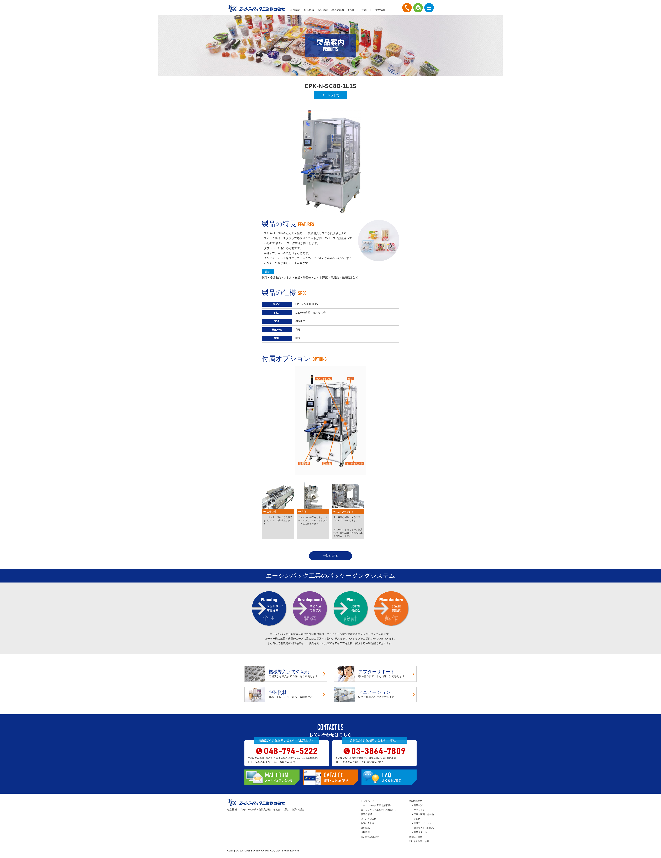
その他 (417, 819)
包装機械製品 (415, 801)
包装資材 (323, 9)
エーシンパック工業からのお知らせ (379, 810)
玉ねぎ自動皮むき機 (419, 841)
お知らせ (353, 9)
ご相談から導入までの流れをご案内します (293, 673)
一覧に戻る (330, 556)
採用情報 (380, 9)
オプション (419, 810)
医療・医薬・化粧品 (424, 814)
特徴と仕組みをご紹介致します (376, 694)
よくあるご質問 (368, 819)
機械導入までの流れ (424, 827)
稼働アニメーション (424, 823)
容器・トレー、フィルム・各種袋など (291, 694)
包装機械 (309, 9)
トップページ (367, 801)
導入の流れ (337, 9)
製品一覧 (418, 805)
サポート (366, 9)
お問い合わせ (367, 823)
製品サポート (420, 832)
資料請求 (365, 827)
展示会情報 (366, 814)
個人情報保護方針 (370, 836)
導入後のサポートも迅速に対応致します (381, 673)
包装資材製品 (415, 836)
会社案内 (295, 9)
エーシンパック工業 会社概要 (376, 805)
